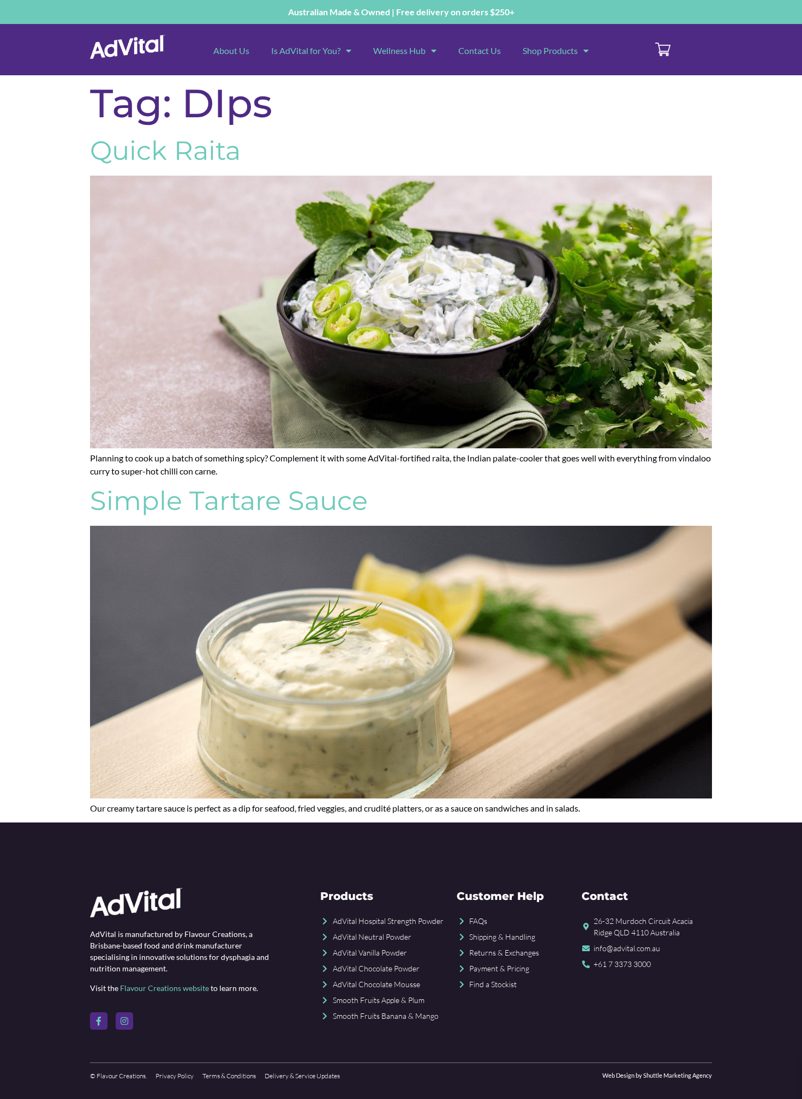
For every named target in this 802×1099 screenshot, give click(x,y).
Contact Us (479, 50)
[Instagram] (124, 1021)
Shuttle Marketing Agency (677, 1075)
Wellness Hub (399, 50)
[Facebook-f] (98, 1021)
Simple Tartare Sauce (229, 501)
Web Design (618, 1075)
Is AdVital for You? (305, 50)
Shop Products (550, 50)
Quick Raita (165, 150)
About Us (231, 50)
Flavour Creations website (164, 988)
